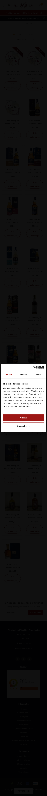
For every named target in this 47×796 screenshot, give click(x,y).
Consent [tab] (8, 375)
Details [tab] (23, 375)
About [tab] (38, 375)
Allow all (23, 418)
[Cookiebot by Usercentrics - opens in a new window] (33, 367)
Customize (22, 426)
